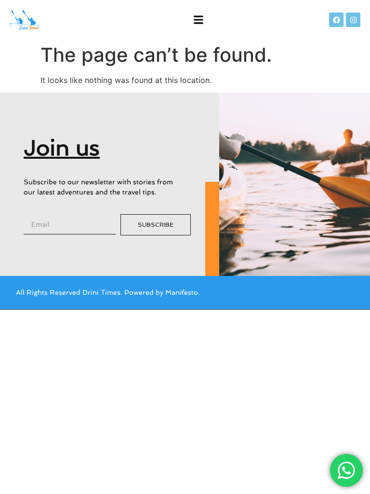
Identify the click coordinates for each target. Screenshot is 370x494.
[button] (199, 20)
